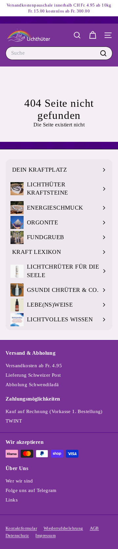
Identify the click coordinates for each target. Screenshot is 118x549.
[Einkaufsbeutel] (92, 35)
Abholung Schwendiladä (32, 384)
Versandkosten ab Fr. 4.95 (34, 365)
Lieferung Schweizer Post (33, 375)
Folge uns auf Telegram (31, 490)
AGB (94, 528)
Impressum (45, 535)
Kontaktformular (21, 528)
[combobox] (59, 53)
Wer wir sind (19, 480)
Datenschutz (17, 535)
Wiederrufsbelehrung (63, 528)
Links (12, 499)
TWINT (14, 421)
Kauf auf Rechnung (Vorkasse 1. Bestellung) (54, 411)
